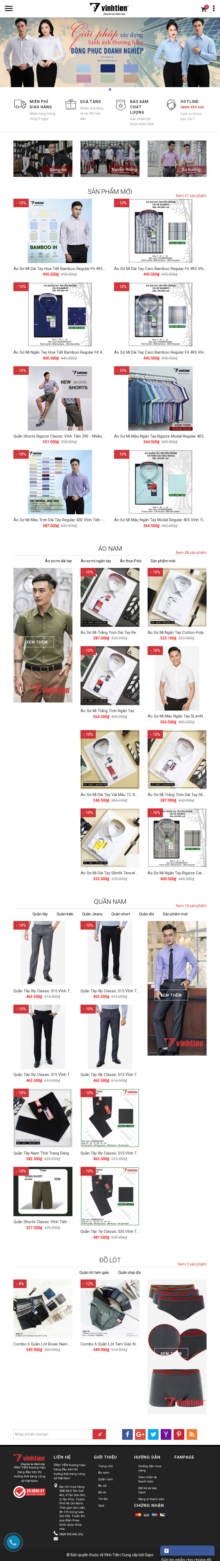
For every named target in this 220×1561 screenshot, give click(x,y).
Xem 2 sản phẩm (192, 1264)
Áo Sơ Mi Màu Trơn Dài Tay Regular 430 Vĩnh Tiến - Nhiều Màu (68, 519)
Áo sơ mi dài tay (58, 561)
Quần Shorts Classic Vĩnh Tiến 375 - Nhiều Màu (55, 1221)
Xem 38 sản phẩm (191, 552)
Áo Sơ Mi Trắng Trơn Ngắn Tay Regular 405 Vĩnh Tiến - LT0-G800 (137, 710)
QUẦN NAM (110, 901)
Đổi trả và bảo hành (147, 1490)
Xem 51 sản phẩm (191, 196)
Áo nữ (102, 1486)
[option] (110, 55)
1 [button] (102, 89)
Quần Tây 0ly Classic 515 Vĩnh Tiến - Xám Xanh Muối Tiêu (131, 1074)
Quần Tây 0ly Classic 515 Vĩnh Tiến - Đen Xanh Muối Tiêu (130, 991)
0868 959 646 (192, 107)
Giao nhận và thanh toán (147, 1479)
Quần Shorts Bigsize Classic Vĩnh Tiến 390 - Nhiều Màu (62, 436)
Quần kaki (65, 914)
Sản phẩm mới (163, 561)
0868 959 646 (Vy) (71, 1534)
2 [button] (110, 89)
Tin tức (103, 1499)
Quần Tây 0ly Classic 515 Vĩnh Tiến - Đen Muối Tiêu (58, 1074)
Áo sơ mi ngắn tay (96, 561)
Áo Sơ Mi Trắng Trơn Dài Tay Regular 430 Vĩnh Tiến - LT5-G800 (135, 632)
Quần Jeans (92, 914)
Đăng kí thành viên (151, 1499)
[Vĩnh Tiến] (110, 8)
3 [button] (118, 89)
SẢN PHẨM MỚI (110, 191)
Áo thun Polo (131, 561)
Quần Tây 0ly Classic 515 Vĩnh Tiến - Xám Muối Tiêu (59, 991)
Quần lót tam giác (94, 1272)
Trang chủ (105, 1466)
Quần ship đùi (129, 1272)
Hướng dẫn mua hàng (149, 1468)
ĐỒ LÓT (110, 1260)
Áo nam (103, 1472)
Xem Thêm (37, 642)
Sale (101, 1505)
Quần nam (105, 1479)
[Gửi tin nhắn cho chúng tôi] (187, 1550)
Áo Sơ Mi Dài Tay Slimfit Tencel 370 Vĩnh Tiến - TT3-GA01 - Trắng (138, 873)
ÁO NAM (110, 548)
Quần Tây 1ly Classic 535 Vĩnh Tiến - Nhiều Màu (122, 1231)
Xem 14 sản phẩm (191, 906)
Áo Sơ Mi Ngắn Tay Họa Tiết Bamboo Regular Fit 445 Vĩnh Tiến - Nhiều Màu (79, 352)
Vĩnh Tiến (112, 1555)
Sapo (149, 1555)
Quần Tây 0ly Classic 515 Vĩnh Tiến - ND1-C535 (122, 1153)
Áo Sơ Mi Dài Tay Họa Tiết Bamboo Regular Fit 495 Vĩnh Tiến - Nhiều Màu (77, 268)
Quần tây (40, 914)
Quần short (120, 914)
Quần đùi (146, 914)
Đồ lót (102, 1492)
